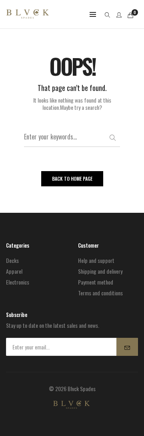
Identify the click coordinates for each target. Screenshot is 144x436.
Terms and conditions (100, 293)
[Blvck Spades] (27, 14)
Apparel (14, 271)
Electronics (17, 282)
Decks (12, 260)
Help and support (96, 260)
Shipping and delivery (100, 271)
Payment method (95, 282)
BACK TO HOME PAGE (72, 178)
